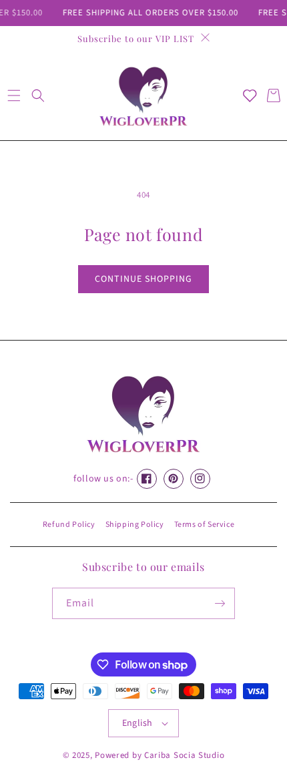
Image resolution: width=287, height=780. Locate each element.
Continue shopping (143, 279)
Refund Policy (69, 524)
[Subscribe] (219, 603)
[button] (13, 95)
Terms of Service (204, 524)
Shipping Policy (134, 524)
